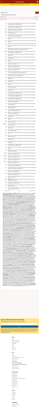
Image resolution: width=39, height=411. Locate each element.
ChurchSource (14, 376)
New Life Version (11, 258)
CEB (6, 43)
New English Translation (19, 250)
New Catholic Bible (9, 248)
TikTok (13, 396)
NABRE (5, 118)
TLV (6, 176)
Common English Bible (18, 202)
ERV (6, 57)
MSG (6, 109)
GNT (6, 80)
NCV (6, 129)
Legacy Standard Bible (14, 230)
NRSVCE (5, 158)
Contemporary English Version (12, 204)
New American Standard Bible (25, 244)
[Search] (37, 13)
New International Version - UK (23, 254)
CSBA (6, 40)
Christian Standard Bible (31, 198)
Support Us (14, 349)
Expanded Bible (29, 214)
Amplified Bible (5, 195)
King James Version (16, 228)
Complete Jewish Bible (11, 203)
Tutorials (13, 355)
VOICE (5, 179)
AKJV (6, 97)
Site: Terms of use (15, 367)
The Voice (13, 282)
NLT (6, 150)
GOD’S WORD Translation (20, 219)
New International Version (22, 252)
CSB (6, 37)
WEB (6, 182)
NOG (6, 115)
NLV (6, 147)
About (13, 339)
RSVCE (5, 173)
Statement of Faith (15, 342)
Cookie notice (14, 365)
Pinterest (13, 395)
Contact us (14, 360)
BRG (6, 34)
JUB (6, 91)
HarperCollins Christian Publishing (18, 378)
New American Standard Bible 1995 (20, 246)
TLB (6, 106)
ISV (6, 89)
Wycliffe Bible (30, 284)
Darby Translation (30, 205)
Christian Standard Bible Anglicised (22, 201)
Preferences (14, 406)
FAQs (13, 354)
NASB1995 (5, 123)
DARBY (5, 51)
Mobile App (14, 343)
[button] (37, 1)
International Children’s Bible (8, 224)
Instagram (14, 393)
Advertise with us (15, 358)
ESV (6, 65)
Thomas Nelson (15, 382)
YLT (6, 187)
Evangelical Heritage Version (25, 210)
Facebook (14, 392)
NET (6, 132)
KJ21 (6, 23)
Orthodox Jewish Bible (31, 272)
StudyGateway (14, 375)
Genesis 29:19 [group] (3, 19)
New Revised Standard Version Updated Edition (14, 270)
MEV (6, 112)
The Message (8, 236)
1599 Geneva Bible (32, 215)
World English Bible (32, 283)
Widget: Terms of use (16, 368)
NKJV (6, 144)
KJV (6, 94)
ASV (6, 26)
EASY (6, 59)
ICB (6, 86)
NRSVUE (5, 161)
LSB (6, 100)
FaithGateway (14, 374)
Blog (13, 346)
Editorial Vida (14, 381)
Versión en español (15, 404)
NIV (6, 138)
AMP (6, 29)
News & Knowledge (15, 340)
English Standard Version (7, 211)
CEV (6, 48)
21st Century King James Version (8, 193)
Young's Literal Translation (16, 285)
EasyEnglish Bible (30, 208)
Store (13, 344)
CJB (6, 45)
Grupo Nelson (14, 379)
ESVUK (5, 68)
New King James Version (23, 256)
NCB (6, 126)
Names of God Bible (27, 238)
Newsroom (14, 347)
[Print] (37, 19)
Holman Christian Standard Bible (21, 223)
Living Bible (8, 234)
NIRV (6, 135)
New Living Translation (7, 259)
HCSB (6, 83)
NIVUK (5, 141)
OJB (6, 164)
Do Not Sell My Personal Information (19, 364)
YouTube (13, 399)
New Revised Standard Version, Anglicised (24, 261)
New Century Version (10, 249)
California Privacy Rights (17, 363)
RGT (6, 167)
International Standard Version (30, 225)
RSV (6, 170)
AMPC (6, 31)
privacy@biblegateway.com (5, 332)
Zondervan (14, 385)
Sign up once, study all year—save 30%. (19, 4)
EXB (6, 71)
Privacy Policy (28, 331)
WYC (6, 184)
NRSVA (5, 152)
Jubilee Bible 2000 (19, 227)
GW (6, 77)
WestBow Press (15, 384)
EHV (6, 62)
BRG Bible (18, 196)
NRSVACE (5, 155)
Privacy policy (14, 361)
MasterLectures (15, 386)
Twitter (13, 397)
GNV (6, 74)
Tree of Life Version (29, 280)
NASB (6, 121)
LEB (6, 103)
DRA (6, 54)
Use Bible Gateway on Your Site (18, 357)
